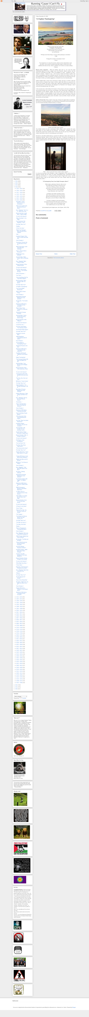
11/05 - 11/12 (19, 598)
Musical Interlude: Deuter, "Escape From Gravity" (21, 559)
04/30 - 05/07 (19, 650)
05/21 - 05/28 (19, 644)
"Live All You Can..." (20, 324)
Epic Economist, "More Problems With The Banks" (21, 281)
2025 (16, 183)
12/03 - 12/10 (19, 196)
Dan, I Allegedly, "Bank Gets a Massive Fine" (22, 570)
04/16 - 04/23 (19, 654)
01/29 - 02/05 (19, 675)
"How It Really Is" (20, 240)
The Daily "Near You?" (21, 224)
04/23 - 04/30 (19, 652)
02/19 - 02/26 (19, 669)
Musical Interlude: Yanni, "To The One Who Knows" (21, 501)
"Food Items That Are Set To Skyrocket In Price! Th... (21, 243)
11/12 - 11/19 (19, 597)
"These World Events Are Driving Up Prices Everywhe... (21, 543)
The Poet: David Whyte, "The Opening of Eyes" (21, 327)
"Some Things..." (19, 508)
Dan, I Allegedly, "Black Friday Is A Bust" (21, 262)
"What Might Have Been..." (22, 563)
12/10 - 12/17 (19, 194)
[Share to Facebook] (59, 210)
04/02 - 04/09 (19, 657)
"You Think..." (19, 275)
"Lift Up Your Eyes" (20, 228)
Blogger (74, 1007)
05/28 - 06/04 (19, 642)
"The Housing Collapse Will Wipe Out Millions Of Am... (22, 360)
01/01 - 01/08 (19, 682)
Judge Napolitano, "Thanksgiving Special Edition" (21, 337)
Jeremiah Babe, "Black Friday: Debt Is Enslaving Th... (22, 258)
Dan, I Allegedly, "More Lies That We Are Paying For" (22, 533)
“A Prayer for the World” (21, 506)
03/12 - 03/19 (19, 663)
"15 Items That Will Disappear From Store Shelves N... (21, 555)
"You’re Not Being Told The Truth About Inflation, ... (22, 278)
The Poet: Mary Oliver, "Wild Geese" (21, 445)
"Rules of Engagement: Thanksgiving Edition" (21, 528)
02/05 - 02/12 (19, 673)
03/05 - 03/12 (19, 665)
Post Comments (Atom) (59, 257)
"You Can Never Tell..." (21, 443)
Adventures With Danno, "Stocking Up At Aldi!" (21, 410)
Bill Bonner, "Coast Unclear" (22, 381)
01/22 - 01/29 (19, 676)
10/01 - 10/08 (19, 608)
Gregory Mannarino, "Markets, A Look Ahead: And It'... (22, 589)
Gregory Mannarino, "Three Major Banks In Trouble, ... (22, 453)
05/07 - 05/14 (19, 648)
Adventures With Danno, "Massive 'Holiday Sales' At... (22, 484)
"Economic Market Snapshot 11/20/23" (21, 547)
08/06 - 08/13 (19, 623)
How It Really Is (19, 340)
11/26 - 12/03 (19, 198)
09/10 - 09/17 (19, 614)
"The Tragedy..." (19, 514)
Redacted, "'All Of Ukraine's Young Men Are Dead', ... (22, 567)
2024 (16, 184)
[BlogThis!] (56, 210)
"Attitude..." (18, 573)
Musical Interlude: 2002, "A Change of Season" (22, 435)
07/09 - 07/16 (19, 631)
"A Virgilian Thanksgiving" (21, 286)
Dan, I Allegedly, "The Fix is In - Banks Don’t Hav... (22, 211)
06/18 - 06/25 (19, 636)
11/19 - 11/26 (19, 199)
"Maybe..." (18, 526)
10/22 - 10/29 (19, 602)
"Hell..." (17, 234)
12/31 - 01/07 (19, 188)
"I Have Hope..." (19, 564)
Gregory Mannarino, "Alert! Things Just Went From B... (22, 394)
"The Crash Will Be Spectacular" (20, 289)
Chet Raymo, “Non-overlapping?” (20, 440)
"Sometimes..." (19, 401)
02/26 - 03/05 (19, 667)
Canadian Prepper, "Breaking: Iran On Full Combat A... (21, 424)
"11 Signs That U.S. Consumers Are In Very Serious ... (21, 492)
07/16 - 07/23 (19, 629)
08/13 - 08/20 (19, 621)
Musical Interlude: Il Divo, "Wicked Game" (21, 265)
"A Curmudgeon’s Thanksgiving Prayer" (21, 343)
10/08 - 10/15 (19, 606)
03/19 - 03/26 (19, 661)
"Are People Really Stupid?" (22, 329)
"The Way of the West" (21, 524)
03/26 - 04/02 (19, 659)
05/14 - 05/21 (19, 646)
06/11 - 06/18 (19, 638)
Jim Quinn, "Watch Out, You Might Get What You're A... (22, 583)
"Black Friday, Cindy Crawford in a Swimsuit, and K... (21, 309)
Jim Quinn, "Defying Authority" (20, 472)
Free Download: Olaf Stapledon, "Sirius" (20, 222)
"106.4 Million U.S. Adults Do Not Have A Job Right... (21, 497)
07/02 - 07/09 (19, 633)
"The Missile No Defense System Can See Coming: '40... (21, 517)
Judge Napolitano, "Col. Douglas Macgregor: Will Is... (22, 386)
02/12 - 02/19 (19, 671)
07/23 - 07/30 (19, 627)
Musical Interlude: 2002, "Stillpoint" (21, 320)
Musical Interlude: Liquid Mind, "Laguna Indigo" (21, 214)
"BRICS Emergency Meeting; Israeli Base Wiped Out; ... (21, 488)
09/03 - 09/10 (19, 616)
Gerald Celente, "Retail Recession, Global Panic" (22, 432)
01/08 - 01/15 (19, 680)
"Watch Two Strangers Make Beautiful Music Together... (21, 231)
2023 (16, 186)
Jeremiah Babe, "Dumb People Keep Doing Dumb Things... (21, 316)
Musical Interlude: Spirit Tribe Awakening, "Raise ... (22, 369)
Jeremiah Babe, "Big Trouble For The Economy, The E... (20, 429)
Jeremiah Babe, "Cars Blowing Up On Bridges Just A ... (21, 364)
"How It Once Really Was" (21, 579)
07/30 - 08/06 (19, 625)
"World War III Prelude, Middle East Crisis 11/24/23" (21, 297)
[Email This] (55, 210)
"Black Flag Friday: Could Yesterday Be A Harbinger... (21, 248)
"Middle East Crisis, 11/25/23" (20, 254)
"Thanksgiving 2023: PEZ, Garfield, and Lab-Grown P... (22, 375)
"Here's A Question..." (20, 273)
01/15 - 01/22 (19, 678)
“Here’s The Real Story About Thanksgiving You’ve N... (21, 405)
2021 (16, 686)
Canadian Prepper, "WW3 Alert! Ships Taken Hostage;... (21, 551)
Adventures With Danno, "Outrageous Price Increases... (21, 305)
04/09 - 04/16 (19, 656)
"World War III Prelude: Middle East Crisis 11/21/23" (21, 476)
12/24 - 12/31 (19, 190)
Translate (24, 698)
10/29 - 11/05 (19, 600)
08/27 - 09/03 (19, 617)
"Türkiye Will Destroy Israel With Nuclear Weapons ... (22, 457)
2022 (16, 685)
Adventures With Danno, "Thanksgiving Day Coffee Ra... (21, 350)
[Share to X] (57, 210)
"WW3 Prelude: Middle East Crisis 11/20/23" (22, 537)
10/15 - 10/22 (19, 604)
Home (55, 254)
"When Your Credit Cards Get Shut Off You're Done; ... (21, 207)
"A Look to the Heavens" (21, 216)
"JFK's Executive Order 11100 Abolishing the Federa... (21, 417)
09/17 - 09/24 (19, 612)
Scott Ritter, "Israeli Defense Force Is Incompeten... (20, 203)
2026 (16, 181)
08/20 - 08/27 (19, 619)
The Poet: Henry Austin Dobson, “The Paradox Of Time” (21, 270)
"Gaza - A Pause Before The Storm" (21, 251)
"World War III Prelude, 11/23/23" (21, 313)
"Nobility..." (18, 226)
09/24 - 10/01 (19, 610)
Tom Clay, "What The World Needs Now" (22, 421)
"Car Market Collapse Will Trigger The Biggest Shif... (21, 480)
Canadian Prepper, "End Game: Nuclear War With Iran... (22, 237)
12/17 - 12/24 (19, 192)
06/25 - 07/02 (19, 635)
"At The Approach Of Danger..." (20, 577)
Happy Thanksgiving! (20, 357)
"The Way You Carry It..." (21, 522)
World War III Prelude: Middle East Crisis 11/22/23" (21, 390)
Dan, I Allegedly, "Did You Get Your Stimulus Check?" (21, 399)
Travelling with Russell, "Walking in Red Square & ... (21, 354)
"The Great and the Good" (22, 448)
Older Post (72, 254)
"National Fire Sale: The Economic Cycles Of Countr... (21, 511)
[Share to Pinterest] (60, 210)
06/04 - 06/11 (19, 640)
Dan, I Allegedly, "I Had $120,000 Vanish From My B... (21, 468)
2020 (16, 688)
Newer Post (39, 254)
